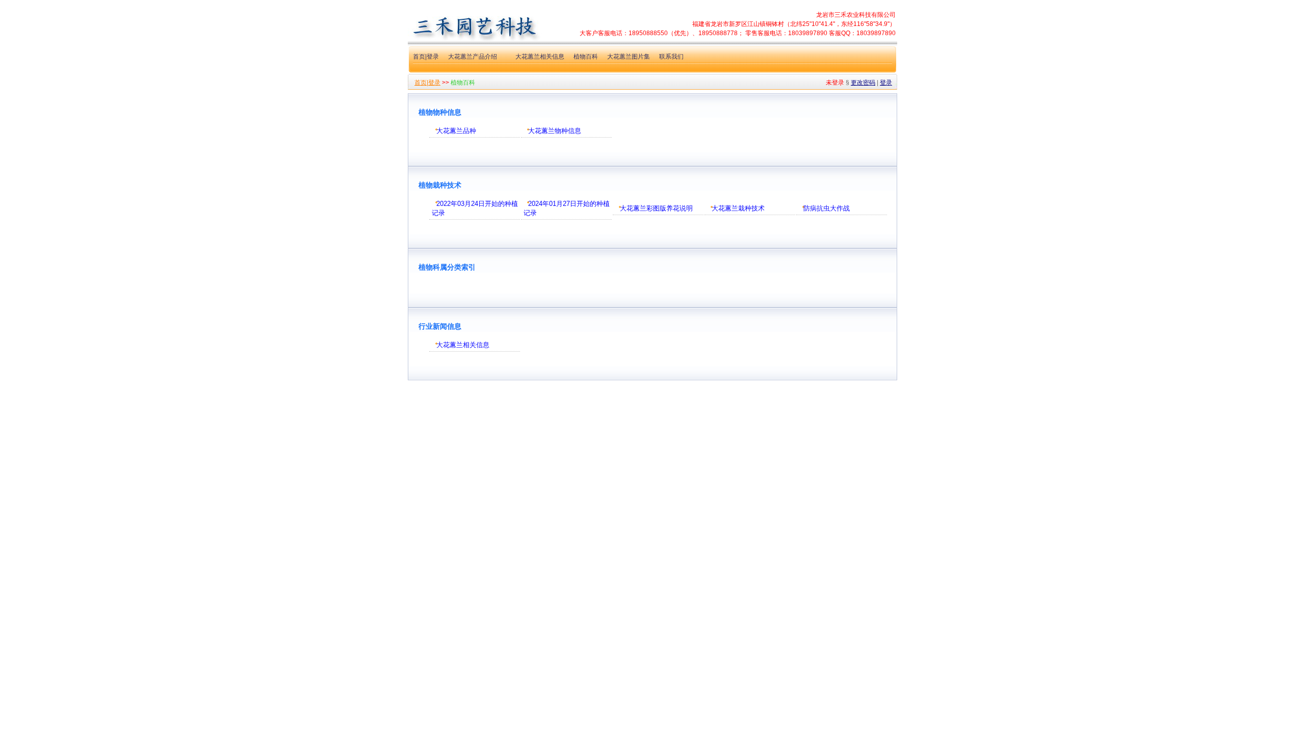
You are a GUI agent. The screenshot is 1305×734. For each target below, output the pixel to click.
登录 (886, 82)
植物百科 (585, 56)
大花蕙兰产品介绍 (472, 56)
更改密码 (863, 82)
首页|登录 (426, 56)
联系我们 (671, 56)
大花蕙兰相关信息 (539, 56)
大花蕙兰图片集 (628, 56)
